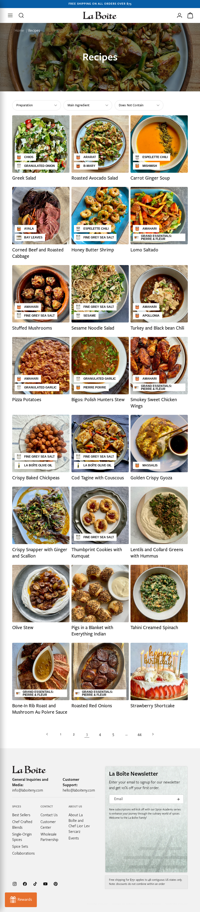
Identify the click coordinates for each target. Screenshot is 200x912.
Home (19, 30)
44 (139, 734)
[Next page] (152, 734)
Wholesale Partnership (49, 837)
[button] (22, 15)
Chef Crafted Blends (22, 824)
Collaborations (23, 853)
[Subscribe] (178, 799)
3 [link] (87, 734)
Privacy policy (150, 904)
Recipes (34, 30)
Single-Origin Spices (22, 837)
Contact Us (49, 815)
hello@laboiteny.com (79, 790)
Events (74, 838)
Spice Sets (20, 846)
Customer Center (48, 824)
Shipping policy (176, 904)
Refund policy (97, 904)
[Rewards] (21, 899)
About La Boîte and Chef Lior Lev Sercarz (79, 823)
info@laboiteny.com (27, 790)
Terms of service (124, 904)
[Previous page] (47, 734)
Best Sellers (21, 815)
